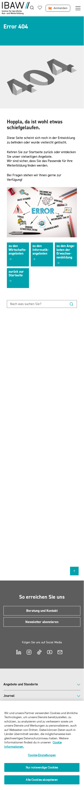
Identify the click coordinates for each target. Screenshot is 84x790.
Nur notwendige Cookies (42, 767)
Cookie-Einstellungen (42, 755)
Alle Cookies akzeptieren (42, 779)
